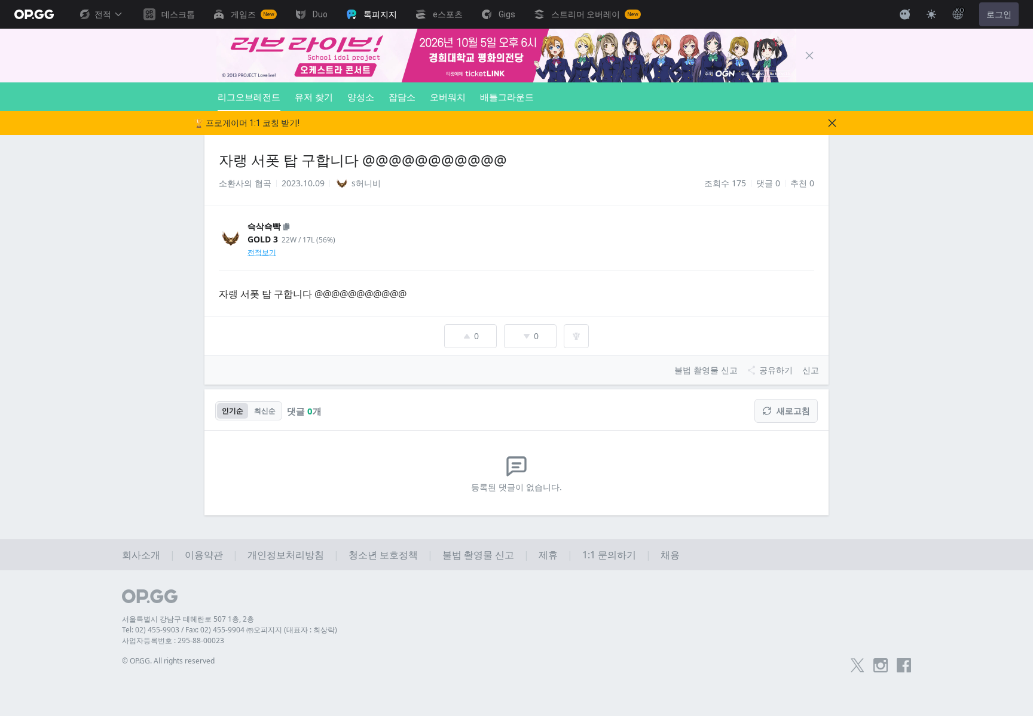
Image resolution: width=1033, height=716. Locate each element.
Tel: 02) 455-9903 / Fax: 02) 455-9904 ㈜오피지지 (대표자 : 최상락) (229, 630)
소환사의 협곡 (245, 183)
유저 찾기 (314, 97)
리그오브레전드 (249, 97)
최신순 (265, 410)
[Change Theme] (931, 14)
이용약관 (204, 554)
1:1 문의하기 (609, 554)
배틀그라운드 (507, 97)
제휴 (548, 555)
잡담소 (402, 97)
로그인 (998, 14)
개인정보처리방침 (285, 554)
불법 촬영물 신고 (478, 554)
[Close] (809, 55)
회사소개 (141, 555)
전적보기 (261, 252)
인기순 (232, 410)
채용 (670, 555)
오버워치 (448, 97)
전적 (102, 14)
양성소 (360, 97)
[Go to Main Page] (34, 14)
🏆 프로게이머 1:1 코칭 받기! (246, 123)
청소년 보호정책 (383, 554)
